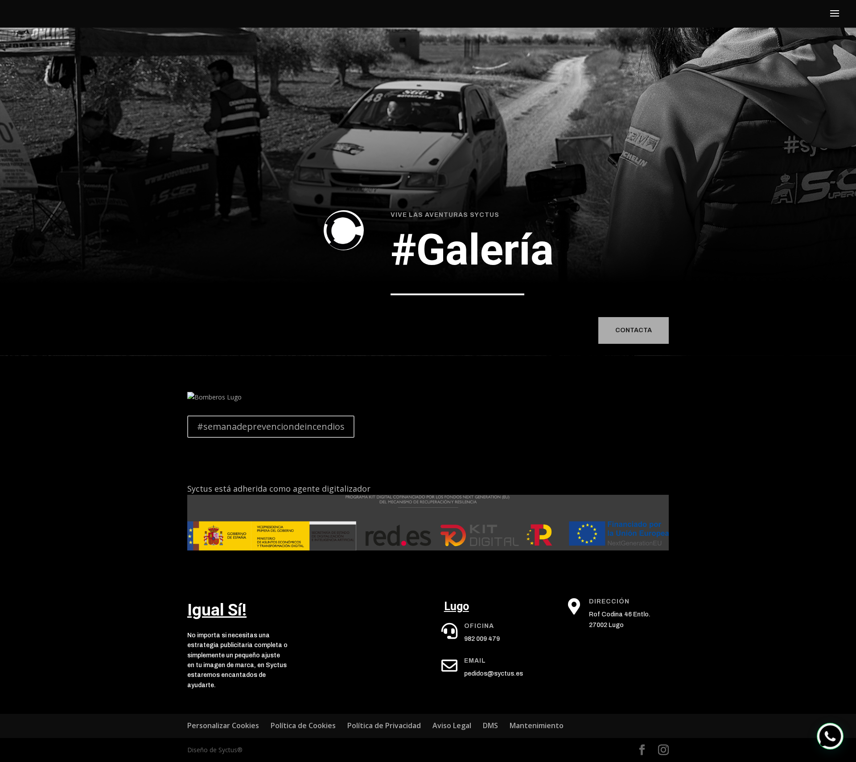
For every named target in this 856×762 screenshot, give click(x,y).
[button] (830, 736)
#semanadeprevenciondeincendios (271, 426)
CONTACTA (633, 330)
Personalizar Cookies (223, 725)
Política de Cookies (303, 725)
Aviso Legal (451, 725)
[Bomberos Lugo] (214, 397)
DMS (490, 725)
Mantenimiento (537, 725)
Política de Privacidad (384, 725)
